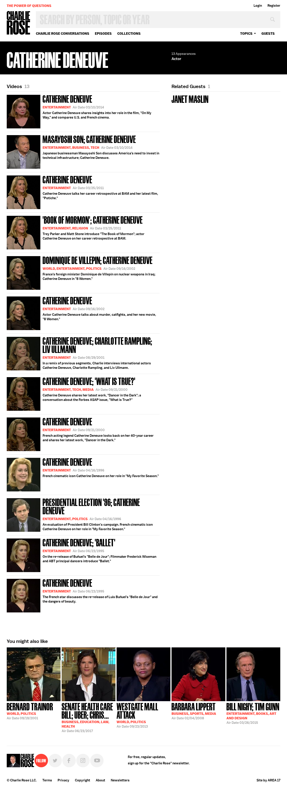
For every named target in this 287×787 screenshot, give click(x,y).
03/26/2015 (252, 713)
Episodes (103, 33)
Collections (129, 33)
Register (273, 5)
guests (268, 33)
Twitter (55, 760)
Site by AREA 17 (268, 780)
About (100, 780)
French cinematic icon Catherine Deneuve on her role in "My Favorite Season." (101, 467)
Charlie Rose (18, 23)
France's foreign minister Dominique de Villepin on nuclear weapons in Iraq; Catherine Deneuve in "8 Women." (99, 268)
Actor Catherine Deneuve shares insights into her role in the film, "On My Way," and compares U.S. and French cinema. (97, 106)
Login (258, 5)
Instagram (83, 760)
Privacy (63, 780)
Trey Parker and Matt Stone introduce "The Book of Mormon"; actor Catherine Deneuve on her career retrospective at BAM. (93, 227)
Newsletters (120, 780)
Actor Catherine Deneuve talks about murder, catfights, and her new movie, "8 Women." (99, 308)
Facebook (69, 760)
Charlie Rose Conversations (62, 33)
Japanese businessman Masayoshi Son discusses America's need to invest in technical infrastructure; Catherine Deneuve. (101, 147)
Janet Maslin (190, 99)
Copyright (82, 780)
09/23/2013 (137, 715)
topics (246, 33)
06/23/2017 (87, 717)
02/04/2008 (194, 710)
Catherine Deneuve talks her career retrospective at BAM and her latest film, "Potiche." (100, 187)
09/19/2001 (30, 710)
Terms (47, 780)
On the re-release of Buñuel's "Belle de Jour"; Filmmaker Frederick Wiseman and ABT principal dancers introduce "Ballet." (99, 550)
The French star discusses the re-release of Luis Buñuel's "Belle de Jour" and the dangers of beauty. (100, 590)
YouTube (97, 760)
